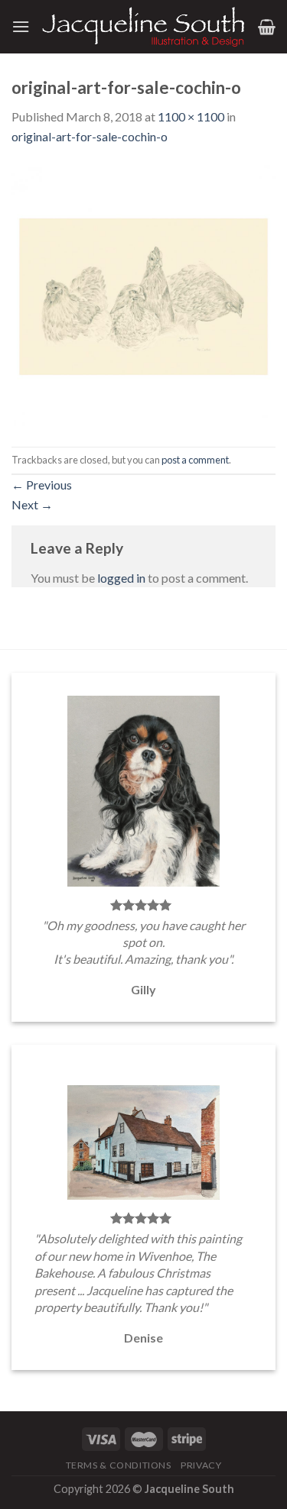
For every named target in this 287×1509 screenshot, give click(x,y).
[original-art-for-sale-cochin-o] (143, 294)
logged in (121, 577)
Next (32, 504)
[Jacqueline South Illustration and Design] (143, 26)
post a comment (195, 460)
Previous (41, 484)
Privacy (201, 1465)
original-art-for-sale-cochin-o (89, 136)
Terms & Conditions (118, 1465)
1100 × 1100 (191, 116)
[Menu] (20, 26)
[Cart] (267, 27)
